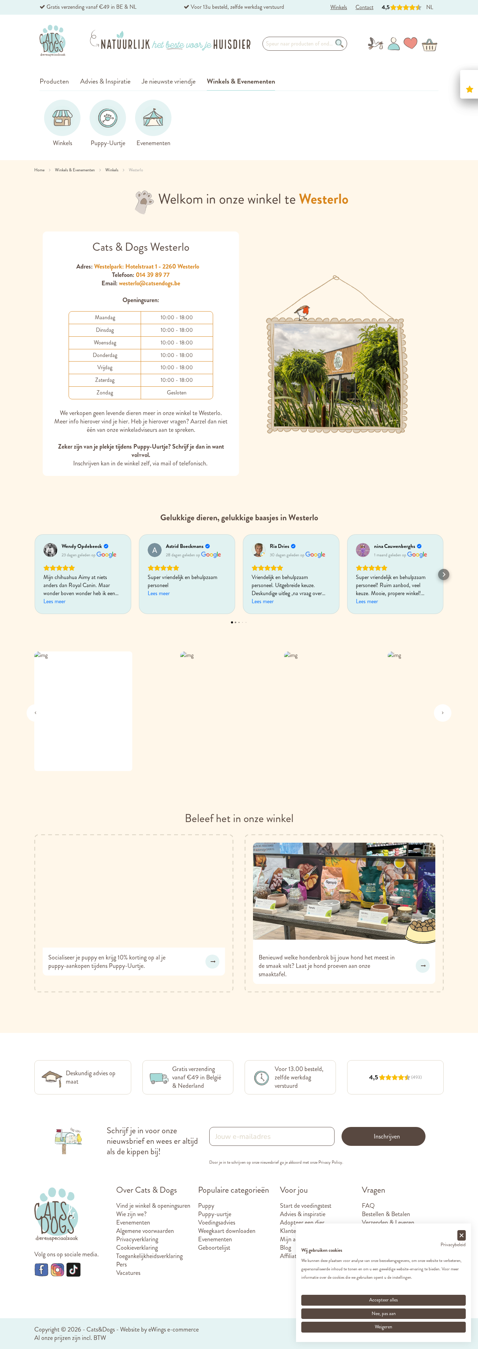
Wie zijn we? (131, 1214)
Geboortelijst (214, 1247)
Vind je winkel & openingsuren (153, 1205)
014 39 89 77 (153, 274)
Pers (121, 1264)
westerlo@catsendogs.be (149, 283)
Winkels (112, 170)
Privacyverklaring (137, 1239)
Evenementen (133, 1222)
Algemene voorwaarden (145, 1230)
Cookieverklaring (137, 1247)
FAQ (368, 1205)
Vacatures (128, 1272)
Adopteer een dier (302, 1222)
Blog (285, 1247)
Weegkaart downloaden (226, 1230)
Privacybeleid (453, 1244)
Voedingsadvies (216, 1222)
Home (39, 170)
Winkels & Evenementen (75, 170)
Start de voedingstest (305, 1205)
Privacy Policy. (330, 1162)
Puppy (206, 1205)
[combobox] (304, 44)
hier (123, 421)
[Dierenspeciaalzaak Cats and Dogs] (52, 41)
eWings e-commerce (173, 1329)
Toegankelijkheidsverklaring (149, 1256)
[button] (34, 574)
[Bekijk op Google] (50, 550)
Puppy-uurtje (214, 1214)
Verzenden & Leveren (388, 1222)
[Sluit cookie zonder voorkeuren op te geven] (461, 1235)
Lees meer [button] (54, 601)
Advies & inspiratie (302, 1214)
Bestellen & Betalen (386, 1214)
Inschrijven (387, 1136)
